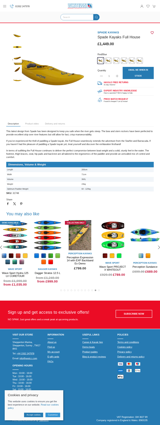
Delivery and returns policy (131, 356)
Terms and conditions (128, 342)
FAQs (50, 361)
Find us (51, 347)
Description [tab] (13, 123)
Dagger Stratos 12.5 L (15, 273)
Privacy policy (124, 351)
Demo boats (88, 347)
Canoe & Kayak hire (92, 342)
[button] (4, 6)
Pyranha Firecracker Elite (145, 268)
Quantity (102, 70)
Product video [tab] (32, 123)
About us (52, 342)
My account (54, 351)
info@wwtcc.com (28, 358)
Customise (53, 415)
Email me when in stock (138, 73)
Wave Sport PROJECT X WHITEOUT (80, 268)
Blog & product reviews (94, 356)
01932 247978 (22, 6)
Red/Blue (102, 54)
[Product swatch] (72, 256)
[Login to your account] (142, 6)
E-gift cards (53, 356)
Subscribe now (134, 313)
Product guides (90, 351)
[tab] (61, 290)
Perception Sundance (112, 266)
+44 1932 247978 (25, 353)
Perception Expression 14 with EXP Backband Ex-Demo (47, 260)
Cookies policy (124, 347)
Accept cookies (34, 415)
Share (9, 199)
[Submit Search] (96, 17)
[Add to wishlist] (58, 224)
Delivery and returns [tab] (55, 123)
